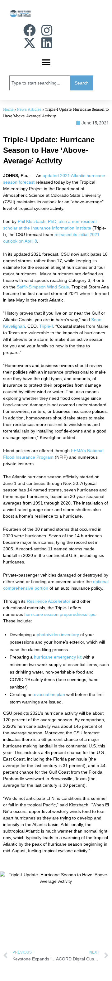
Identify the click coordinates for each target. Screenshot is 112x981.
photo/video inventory (58, 634)
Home (8, 109)
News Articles (29, 109)
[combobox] (39, 82)
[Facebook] (29, 30)
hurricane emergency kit (58, 657)
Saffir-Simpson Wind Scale (43, 286)
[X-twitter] (29, 42)
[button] (46, 62)
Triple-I (46, 326)
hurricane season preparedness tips (59, 614)
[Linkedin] (46, 42)
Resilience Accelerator (48, 601)
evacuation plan (49, 694)
